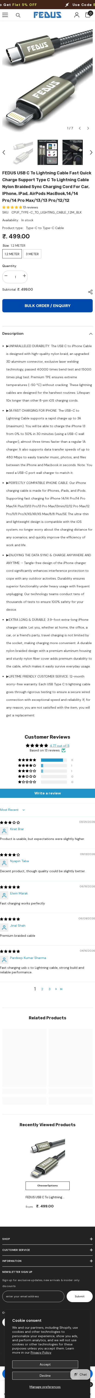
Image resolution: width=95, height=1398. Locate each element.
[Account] (77, 15)
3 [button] (49, 989)
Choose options (47, 1185)
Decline (45, 1376)
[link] (24, 1091)
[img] (10, 822)
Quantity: (9, 266)
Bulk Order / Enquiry (48, 305)
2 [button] (42, 989)
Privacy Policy (41, 1352)
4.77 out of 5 (59, 746)
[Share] (89, 291)
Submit (79, 1296)
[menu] (5, 15)
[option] (47, 77)
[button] (80, 128)
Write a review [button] (47, 793)
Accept (45, 1364)
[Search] (18, 15)
